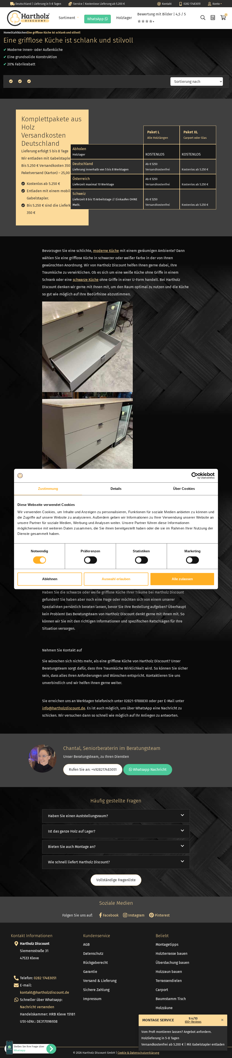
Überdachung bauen (172, 962)
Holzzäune (164, 1008)
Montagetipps (167, 944)
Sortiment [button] (67, 18)
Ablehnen (49, 579)
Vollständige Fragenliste (116, 880)
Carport (162, 990)
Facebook (110, 915)
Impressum (92, 999)
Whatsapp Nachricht (149, 769)
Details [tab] (116, 489)
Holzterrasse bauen (171, 953)
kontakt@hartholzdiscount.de (44, 992)
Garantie (90, 971)
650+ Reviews (193, 1021)
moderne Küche (106, 251)
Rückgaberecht (95, 962)
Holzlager (124, 18)
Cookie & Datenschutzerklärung (138, 1052)
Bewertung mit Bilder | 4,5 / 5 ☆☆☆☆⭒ (161, 18)
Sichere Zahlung (96, 990)
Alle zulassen (182, 579)
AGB (86, 944)
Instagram (136, 915)
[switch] (90, 560)
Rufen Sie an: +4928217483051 (93, 769)
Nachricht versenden (37, 1007)
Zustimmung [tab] (48, 489)
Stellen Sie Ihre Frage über (29, 1048)
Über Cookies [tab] (184, 489)
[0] (222, 18)
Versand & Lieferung (99, 981)
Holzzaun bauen (169, 971)
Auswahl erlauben (116, 579)
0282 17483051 (45, 978)
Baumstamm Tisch (171, 999)
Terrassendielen (169, 981)
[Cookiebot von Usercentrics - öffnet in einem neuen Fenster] (195, 475)
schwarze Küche (86, 280)
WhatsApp (96, 19)
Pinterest (162, 915)
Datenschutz (93, 953)
